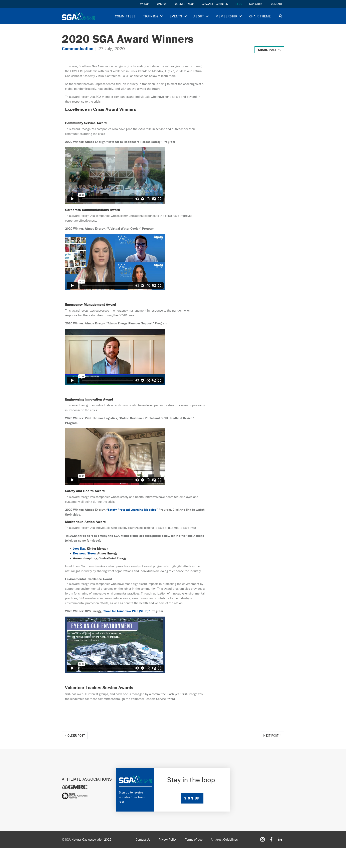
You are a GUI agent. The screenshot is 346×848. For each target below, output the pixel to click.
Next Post (271, 735)
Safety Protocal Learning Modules (132, 510)
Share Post (267, 50)
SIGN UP (192, 798)
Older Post (76, 735)
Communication (78, 48)
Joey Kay (79, 548)
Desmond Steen (84, 553)
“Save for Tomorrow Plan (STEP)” (126, 611)
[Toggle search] (280, 16)
